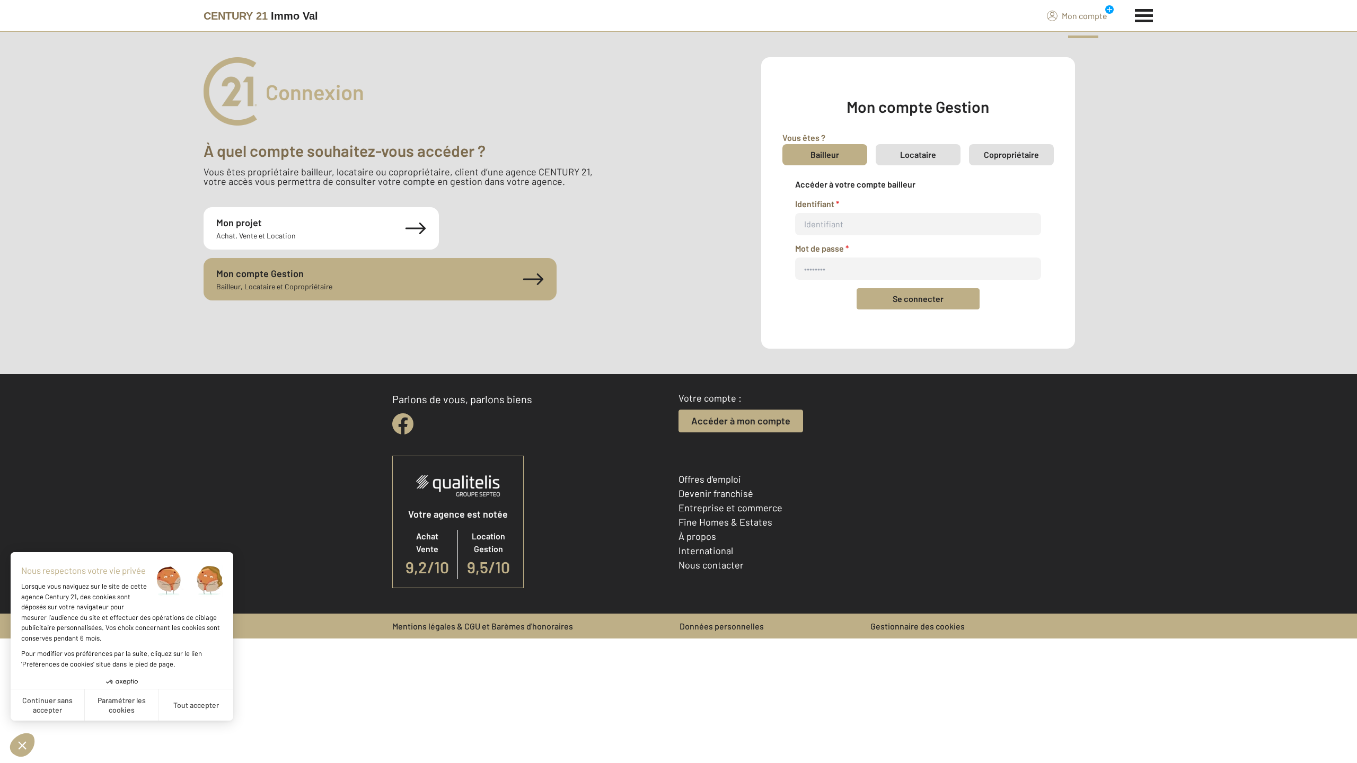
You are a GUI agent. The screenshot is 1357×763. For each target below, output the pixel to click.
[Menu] (1144, 14)
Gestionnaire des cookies (917, 626)
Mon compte (1084, 16)
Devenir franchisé (715, 493)
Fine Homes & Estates (725, 522)
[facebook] (402, 423)
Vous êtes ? (803, 137)
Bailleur (824, 154)
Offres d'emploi (709, 479)
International (705, 550)
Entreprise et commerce (730, 507)
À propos (697, 536)
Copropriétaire (1011, 154)
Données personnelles (722, 626)
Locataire (918, 154)
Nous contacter (711, 565)
